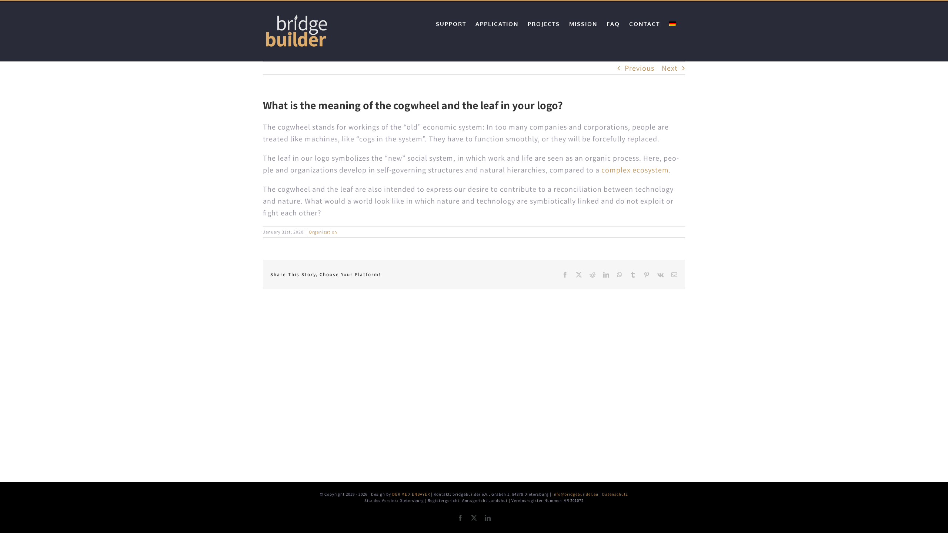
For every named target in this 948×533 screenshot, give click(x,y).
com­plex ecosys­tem (635, 170)
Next (670, 68)
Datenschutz (615, 494)
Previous (639, 68)
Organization (323, 232)
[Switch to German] (672, 23)
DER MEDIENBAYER (411, 494)
